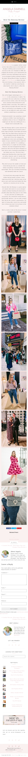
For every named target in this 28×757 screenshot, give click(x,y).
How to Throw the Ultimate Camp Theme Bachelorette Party (17, 680)
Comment (4, 572)
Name (3, 587)
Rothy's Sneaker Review (17, 692)
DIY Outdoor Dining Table (17, 684)
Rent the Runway (6, 65)
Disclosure (9, 751)
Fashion (11, 539)
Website (3, 601)
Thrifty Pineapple (14, 9)
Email (3, 594)
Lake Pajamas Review (17, 688)
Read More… (17, 635)
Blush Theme (15, 755)
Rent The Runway (10, 80)
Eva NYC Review (17, 701)
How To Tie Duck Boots (17, 675)
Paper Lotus (23, 755)
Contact (19, 751)
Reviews (16, 539)
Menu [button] (15, 1)
